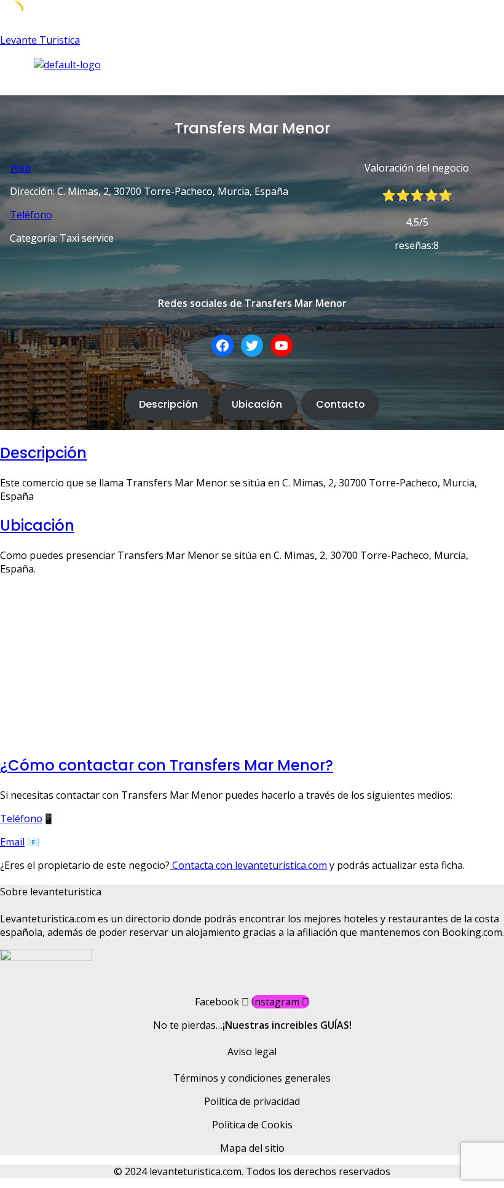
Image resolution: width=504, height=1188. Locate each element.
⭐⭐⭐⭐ (424, 195)
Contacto (340, 404)
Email (12, 842)
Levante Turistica (40, 40)
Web (20, 168)
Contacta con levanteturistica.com (248, 865)
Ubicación (257, 404)
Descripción (168, 404)
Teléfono (31, 214)
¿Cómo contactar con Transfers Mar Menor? (166, 765)
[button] (184, 83)
